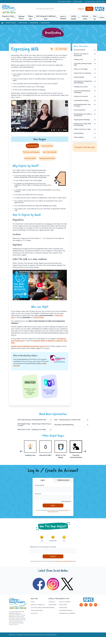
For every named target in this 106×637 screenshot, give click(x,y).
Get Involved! (52, 604)
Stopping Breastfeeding (82, 120)
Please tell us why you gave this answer (43, 547)
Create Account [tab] (63, 480)
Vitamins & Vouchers (81, 96)
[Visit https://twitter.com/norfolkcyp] (67, 584)
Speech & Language (63, 17)
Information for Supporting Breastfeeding (83, 82)
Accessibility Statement (65, 610)
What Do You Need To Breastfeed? (81, 54)
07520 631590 (38, 317)
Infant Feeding (23, 23)
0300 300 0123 (94, 1)
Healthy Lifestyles (11, 23)
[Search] (37, 8)
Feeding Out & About (81, 87)
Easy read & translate (64, 1)
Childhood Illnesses (21, 17)
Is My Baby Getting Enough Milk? (83, 64)
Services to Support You (38, 604)
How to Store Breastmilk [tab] (49, 152)
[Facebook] (81, 604)
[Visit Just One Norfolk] (88, 600)
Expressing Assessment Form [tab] (47, 158)
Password (38, 494)
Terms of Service (51, 511)
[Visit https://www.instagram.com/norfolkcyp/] (53, 584)
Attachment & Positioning (82, 73)
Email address (39, 485)
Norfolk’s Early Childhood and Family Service (28, 346)
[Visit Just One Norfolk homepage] (13, 8)
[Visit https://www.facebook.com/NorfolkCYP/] (39, 584)
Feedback (51, 607)
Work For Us (34, 613)
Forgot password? (66, 501)
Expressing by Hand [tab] (32, 145)
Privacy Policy (64, 510)
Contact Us (52, 602)
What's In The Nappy (81, 69)
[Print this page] (51, 49)
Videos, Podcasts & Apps (82, 129)
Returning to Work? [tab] (30, 158)
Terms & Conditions (64, 602)
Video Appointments (37, 610)
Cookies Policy (63, 607)
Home (32, 602)
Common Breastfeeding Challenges (82, 91)
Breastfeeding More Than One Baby (82, 105)
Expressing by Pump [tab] (47, 145)
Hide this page (78, 1)
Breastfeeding (34, 23)
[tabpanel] (39, 230)
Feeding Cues (78, 59)
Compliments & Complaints (67, 613)
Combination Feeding (81, 100)
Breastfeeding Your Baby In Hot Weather (83, 115)
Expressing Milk (79, 77)
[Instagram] (90, 604)
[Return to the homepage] (2, 23)
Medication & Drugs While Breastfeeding (82, 124)
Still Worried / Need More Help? (85, 147)
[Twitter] (86, 604)
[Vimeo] (95, 604)
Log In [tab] (43, 480)
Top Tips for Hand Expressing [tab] (31, 152)
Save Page (62, 49)
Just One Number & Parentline (40, 607)
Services (102, 17)
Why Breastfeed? (79, 50)
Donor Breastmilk (79, 110)
